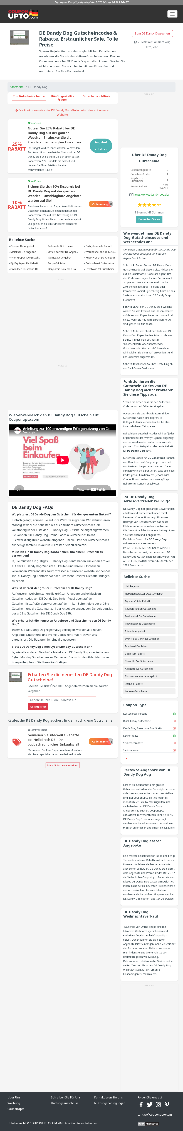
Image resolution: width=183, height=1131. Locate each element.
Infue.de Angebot (135, 631)
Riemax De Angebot (59, 257)
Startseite (17, 87)
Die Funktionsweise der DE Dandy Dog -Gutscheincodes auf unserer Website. (64, 112)
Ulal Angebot (132, 586)
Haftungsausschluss (64, 1103)
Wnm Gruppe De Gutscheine (26, 257)
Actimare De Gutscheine (139, 668)
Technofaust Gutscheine (99, 263)
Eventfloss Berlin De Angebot (142, 638)
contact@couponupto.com (155, 1115)
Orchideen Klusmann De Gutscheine (31, 269)
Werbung (14, 1103)
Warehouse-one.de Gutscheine (103, 252)
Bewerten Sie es (149, 219)
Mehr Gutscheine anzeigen (62, 765)
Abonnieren (38, 707)
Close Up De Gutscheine (139, 661)
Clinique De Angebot (22, 246)
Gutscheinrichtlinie (96, 96)
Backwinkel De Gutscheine (140, 616)
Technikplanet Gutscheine (140, 623)
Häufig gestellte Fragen (62, 98)
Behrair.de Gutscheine (60, 246)
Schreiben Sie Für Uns (66, 1097)
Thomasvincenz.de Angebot (141, 676)
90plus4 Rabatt (134, 683)
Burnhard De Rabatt (137, 646)
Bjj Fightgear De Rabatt (24, 263)
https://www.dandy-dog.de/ (151, 194)
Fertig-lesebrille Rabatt (98, 246)
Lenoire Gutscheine (136, 691)
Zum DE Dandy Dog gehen (152, 33)
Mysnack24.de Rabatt (137, 601)
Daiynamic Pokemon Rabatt (64, 269)
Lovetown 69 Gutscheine (100, 269)
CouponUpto (16, 1109)
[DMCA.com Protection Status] (148, 1124)
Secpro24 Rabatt (58, 263)
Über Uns (14, 1097)
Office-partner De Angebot (63, 252)
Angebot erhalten (101, 145)
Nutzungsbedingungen (109, 1103)
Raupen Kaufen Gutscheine (140, 608)
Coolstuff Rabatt (135, 653)
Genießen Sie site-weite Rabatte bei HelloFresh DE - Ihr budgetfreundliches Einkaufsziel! (53, 739)
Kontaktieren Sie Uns (108, 1097)
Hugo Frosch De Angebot (100, 257)
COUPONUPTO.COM (43, 1123)
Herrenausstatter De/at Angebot (144, 593)
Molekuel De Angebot (23, 252)
